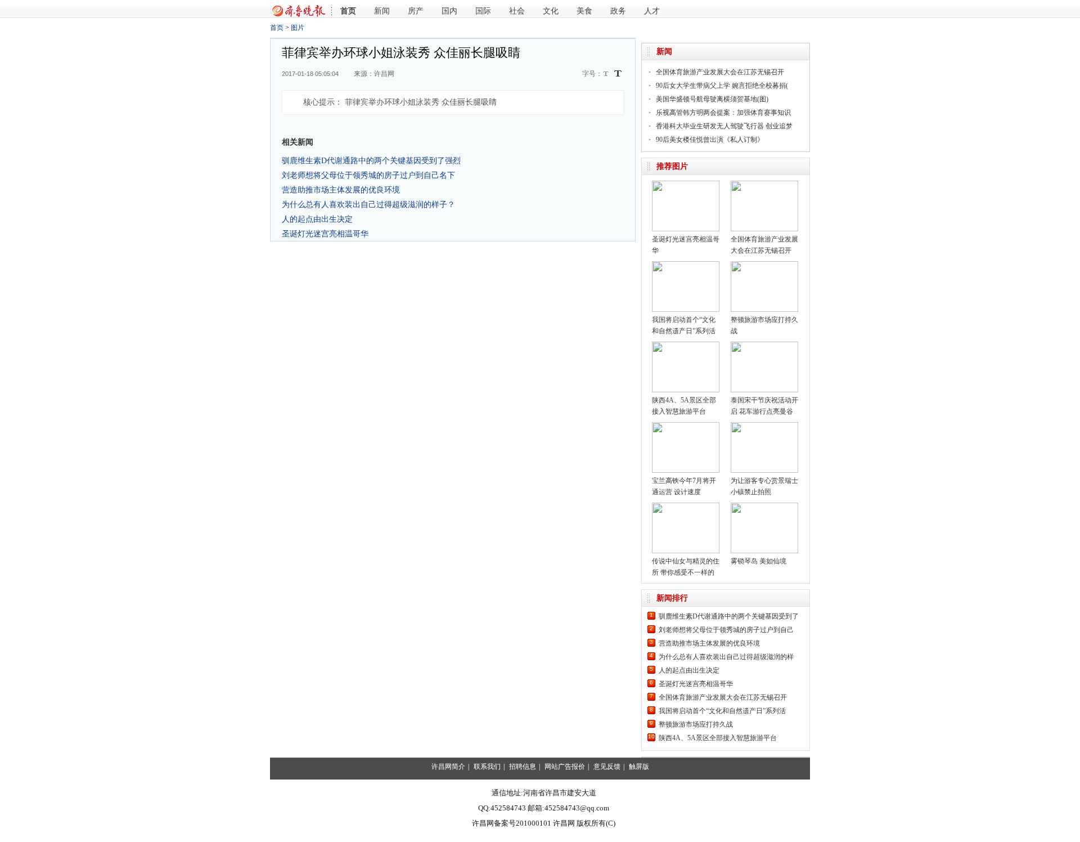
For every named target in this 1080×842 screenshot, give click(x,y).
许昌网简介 (448, 767)
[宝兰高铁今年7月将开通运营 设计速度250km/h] (685, 426)
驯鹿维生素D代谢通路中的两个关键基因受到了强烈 (371, 160)
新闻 (382, 11)
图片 (297, 28)
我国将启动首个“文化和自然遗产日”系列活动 (684, 331)
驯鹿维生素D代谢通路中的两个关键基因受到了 (729, 616)
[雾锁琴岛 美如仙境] (764, 506)
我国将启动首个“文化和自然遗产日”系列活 (722, 711)
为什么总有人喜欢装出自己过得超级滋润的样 (726, 657)
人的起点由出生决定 (317, 218)
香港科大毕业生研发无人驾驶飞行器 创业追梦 (724, 126)
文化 (551, 11)
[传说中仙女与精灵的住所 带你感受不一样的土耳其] (685, 506)
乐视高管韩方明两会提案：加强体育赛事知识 (723, 113)
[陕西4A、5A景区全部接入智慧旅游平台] (685, 346)
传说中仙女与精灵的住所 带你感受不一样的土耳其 (685, 572)
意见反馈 (606, 767)
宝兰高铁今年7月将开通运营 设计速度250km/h (684, 492)
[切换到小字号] (606, 74)
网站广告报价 (564, 767)
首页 (348, 11)
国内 (449, 11)
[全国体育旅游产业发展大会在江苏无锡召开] (764, 185)
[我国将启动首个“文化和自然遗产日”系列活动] (685, 265)
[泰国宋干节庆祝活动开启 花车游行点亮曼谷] (764, 346)
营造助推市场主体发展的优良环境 (341, 189)
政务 (618, 11)
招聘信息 (522, 767)
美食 (584, 11)
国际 (483, 11)
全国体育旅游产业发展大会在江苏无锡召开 (720, 72)
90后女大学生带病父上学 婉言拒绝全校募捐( (722, 85)
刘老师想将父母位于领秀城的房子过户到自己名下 (368, 175)
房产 (416, 11)
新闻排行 (672, 598)
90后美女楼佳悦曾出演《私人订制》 (710, 140)
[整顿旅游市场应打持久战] (764, 265)
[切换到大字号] (618, 73)
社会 (517, 11)
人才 (652, 11)
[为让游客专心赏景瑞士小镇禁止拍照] (764, 426)
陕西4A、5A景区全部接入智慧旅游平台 (718, 738)
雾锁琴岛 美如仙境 (758, 561)
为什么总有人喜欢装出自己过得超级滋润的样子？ (368, 204)
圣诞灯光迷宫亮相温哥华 (325, 233)
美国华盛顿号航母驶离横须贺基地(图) (712, 99)
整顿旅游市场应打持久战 (696, 724)
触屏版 (639, 767)
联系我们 (487, 767)
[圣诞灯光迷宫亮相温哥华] (685, 185)
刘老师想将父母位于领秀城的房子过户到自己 (726, 630)
